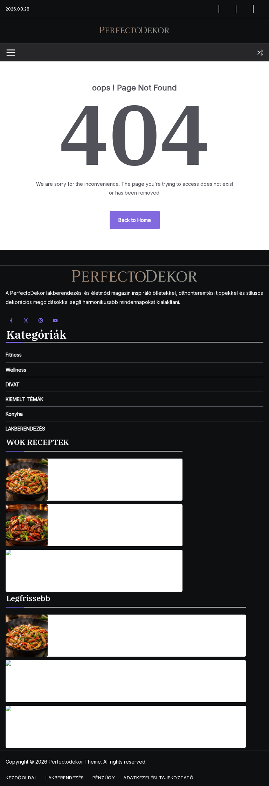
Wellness (16, 370)
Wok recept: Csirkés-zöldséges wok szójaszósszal (117, 475)
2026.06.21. (66, 733)
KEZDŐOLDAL (21, 777)
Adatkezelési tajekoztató (158, 777)
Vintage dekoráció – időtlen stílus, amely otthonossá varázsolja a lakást (139, 677)
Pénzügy (103, 777)
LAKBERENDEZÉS (25, 429)
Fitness (14, 355)
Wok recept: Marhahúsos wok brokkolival (107, 521)
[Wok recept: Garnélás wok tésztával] (27, 571)
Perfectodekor (66, 762)
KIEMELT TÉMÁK (24, 399)
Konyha (14, 414)
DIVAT (13, 384)
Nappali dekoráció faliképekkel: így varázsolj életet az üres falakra (141, 722)
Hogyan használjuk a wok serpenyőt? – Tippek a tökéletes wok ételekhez (136, 631)
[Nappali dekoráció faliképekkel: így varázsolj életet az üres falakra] (27, 727)
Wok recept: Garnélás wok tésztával (100, 566)
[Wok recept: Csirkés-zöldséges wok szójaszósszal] (27, 480)
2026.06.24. (66, 691)
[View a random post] (259, 52)
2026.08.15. (65, 486)
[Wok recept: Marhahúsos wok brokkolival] (27, 525)
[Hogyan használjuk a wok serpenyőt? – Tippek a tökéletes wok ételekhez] (27, 636)
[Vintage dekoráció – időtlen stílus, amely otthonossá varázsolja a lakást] (27, 681)
